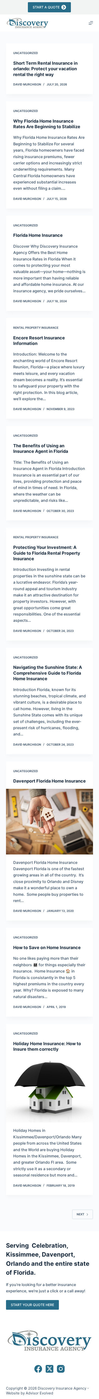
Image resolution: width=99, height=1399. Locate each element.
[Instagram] (61, 1369)
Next (80, 1214)
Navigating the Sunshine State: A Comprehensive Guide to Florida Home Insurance (47, 673)
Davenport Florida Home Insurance (49, 780)
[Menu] (91, 23)
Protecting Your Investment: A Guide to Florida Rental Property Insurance (46, 553)
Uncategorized (25, 53)
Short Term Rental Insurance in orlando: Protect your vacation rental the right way (45, 69)
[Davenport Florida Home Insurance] (49, 821)
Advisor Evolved (39, 1393)
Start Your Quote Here (32, 1305)
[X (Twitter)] (49, 1369)
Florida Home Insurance (38, 235)
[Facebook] (38, 1369)
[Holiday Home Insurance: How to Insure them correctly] (49, 1089)
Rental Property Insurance (35, 327)
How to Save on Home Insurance (47, 947)
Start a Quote (46, 7)
